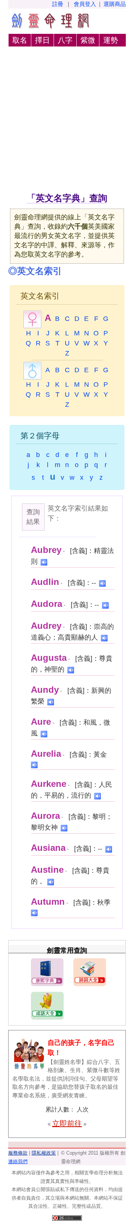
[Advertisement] (67, 121)
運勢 (110, 40)
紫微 (87, 40)
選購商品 (114, 4)
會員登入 (85, 4)
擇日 (42, 40)
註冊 (57, 4)
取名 (19, 40)
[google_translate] (44, 562)
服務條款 (18, 1153)
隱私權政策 (44, 1153)
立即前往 (67, 1123)
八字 (65, 40)
